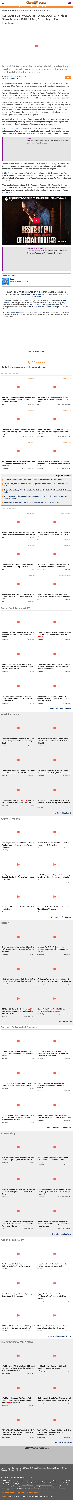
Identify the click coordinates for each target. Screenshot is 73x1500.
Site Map (15, 1468)
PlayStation (32, 7)
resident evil (45, 11)
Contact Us (5, 1496)
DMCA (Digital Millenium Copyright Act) (37, 294)
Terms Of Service (31, 1468)
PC (45, 7)
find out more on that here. (59, 98)
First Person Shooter (65, 575)
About (22, 1468)
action (34, 11)
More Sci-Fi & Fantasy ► (62, 813)
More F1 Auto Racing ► (62, 1234)
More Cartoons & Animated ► (59, 1128)
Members (51, 7)
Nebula (6, 76)
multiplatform (23, 11)
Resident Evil (14, 78)
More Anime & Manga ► (61, 917)
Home (4, 11)
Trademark (4, 1470)
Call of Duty (32, 575)
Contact (11, 1470)
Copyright (65, 1468)
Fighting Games (30, 513)
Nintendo (40, 7)
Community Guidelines (46, 1468)
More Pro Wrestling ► (63, 1443)
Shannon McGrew (34, 164)
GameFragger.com (16, 312)
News (21, 7)
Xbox (25, 7)
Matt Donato (17, 129)
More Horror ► (65, 1021)
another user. (7, 193)
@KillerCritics (7, 173)
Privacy (57, 1468)
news (12, 11)
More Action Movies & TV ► (60, 1336)
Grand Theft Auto (66, 513)
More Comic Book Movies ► (60, 709)
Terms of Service (48, 301)
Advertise (19, 1470)
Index (8, 1468)
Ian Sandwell (7, 119)
